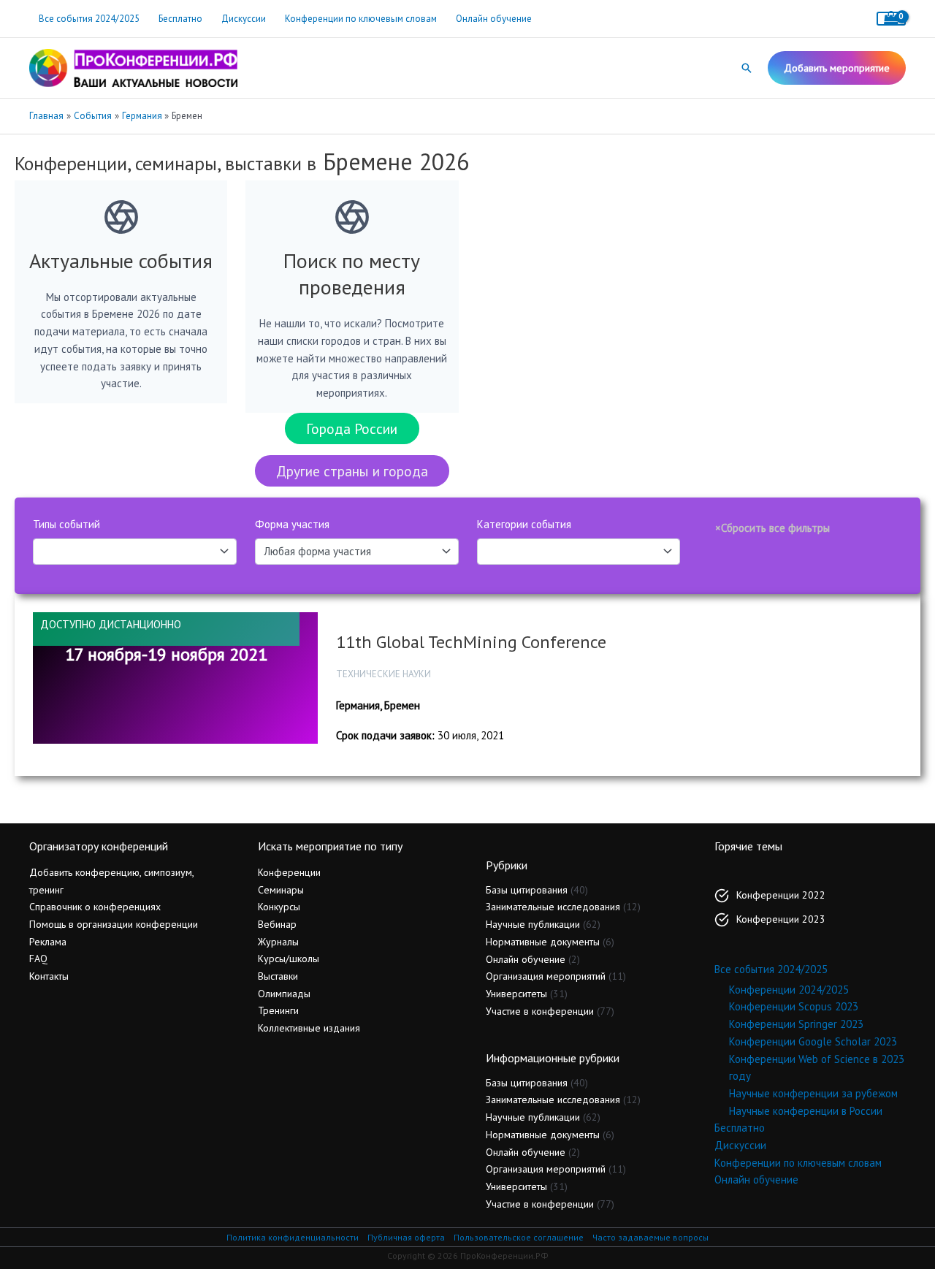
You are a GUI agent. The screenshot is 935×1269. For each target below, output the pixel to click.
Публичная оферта (406, 1237)
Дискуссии (243, 18)
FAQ (38, 958)
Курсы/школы (288, 958)
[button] (746, 68)
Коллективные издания (309, 1027)
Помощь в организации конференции (113, 924)
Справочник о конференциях (95, 906)
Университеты (516, 993)
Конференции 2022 (780, 895)
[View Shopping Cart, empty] (891, 19)
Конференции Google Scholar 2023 (813, 1041)
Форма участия (292, 524)
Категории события (524, 524)
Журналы (278, 941)
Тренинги (278, 1010)
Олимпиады (284, 993)
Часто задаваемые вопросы (650, 1237)
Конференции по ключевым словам (361, 18)
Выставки (278, 976)
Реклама (47, 941)
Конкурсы (279, 906)
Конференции (289, 872)
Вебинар (277, 924)
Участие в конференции (540, 1011)
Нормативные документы (543, 941)
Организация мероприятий (546, 976)
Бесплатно (180, 18)
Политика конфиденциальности (292, 1237)
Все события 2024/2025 (89, 18)
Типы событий (66, 524)
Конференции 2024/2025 (789, 989)
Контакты (49, 976)
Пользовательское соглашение (519, 1237)
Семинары (281, 889)
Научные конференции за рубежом (813, 1093)
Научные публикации (533, 924)
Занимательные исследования (553, 906)
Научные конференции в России (805, 1111)
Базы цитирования (527, 889)
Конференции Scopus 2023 (793, 1006)
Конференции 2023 (780, 919)
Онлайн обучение (494, 18)
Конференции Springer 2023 (796, 1024)
